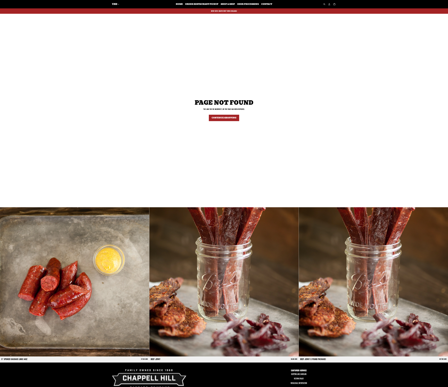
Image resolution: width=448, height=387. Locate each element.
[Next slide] (145, 281)
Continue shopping (224, 117)
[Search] (324, 4)
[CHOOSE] (146, 353)
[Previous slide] (3, 281)
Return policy (299, 378)
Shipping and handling (298, 374)
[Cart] (334, 4)
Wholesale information (299, 383)
